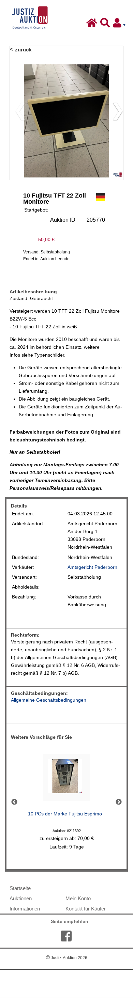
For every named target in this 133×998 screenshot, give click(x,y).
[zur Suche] (106, 24)
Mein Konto (78, 898)
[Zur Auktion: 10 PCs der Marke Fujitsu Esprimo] (66, 779)
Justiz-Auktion (66, 957)
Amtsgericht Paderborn (92, 567)
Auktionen (21, 898)
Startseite (20, 888)
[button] (115, 112)
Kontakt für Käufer (85, 908)
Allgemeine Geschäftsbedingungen (48, 700)
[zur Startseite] (92, 24)
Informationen (25, 908)
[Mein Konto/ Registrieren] (121, 24)
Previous (14, 802)
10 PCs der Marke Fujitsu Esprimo (65, 813)
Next (118, 802)
